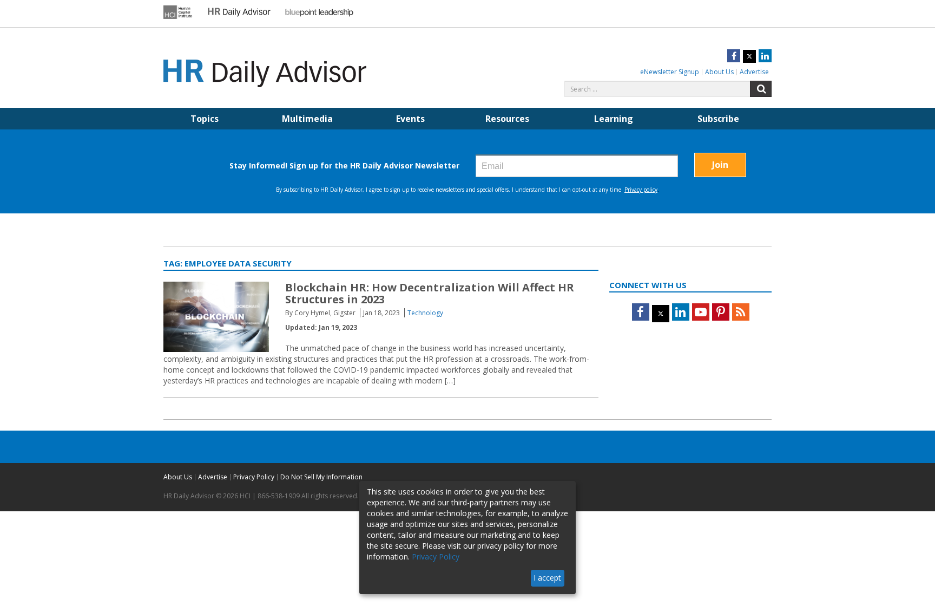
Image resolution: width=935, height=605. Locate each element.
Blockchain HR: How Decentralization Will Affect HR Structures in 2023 (429, 293)
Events (410, 119)
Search (761, 89)
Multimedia (307, 119)
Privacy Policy (253, 477)
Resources (507, 119)
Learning (613, 119)
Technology (425, 312)
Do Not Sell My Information (321, 477)
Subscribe (718, 119)
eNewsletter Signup (669, 71)
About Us (719, 71)
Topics (204, 119)
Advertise (754, 71)
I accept (547, 578)
